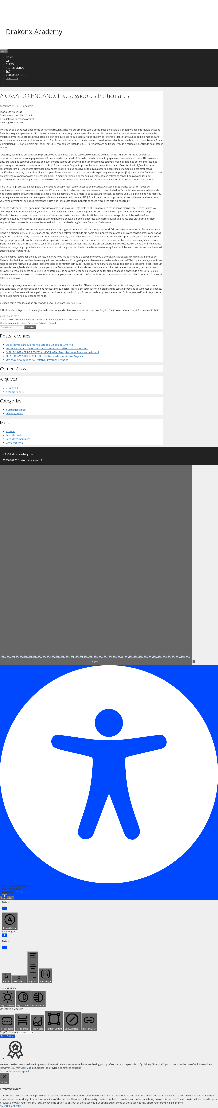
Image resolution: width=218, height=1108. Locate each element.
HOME (9, 57)
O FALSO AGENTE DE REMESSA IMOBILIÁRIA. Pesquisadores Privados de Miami (52, 352)
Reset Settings (7, 1036)
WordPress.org (14, 442)
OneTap (18, 891)
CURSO (10, 64)
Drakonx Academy (34, 31)
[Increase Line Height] (4, 935)
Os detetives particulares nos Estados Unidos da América (39, 344)
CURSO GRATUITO (16, 75)
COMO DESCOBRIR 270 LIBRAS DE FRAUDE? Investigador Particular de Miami (42, 319)
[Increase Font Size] (4, 896)
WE (7, 60)
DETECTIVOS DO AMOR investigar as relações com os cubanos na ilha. (47, 348)
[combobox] (96, 565)
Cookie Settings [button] (8, 1071)
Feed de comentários (18, 439)
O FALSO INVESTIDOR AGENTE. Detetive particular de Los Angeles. (44, 356)
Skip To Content (9, 1032)
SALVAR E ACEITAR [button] (10, 1106)
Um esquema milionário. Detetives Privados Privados (29, 323)
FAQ (8, 71)
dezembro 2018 (15, 392)
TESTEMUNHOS (15, 67)
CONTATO (12, 78)
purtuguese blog (9, 316)
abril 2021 (12, 388)
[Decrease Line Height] (4, 947)
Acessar (10, 431)
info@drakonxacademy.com (18, 454)
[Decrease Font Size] (4, 908)
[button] (193, 661)
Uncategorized (14, 413)
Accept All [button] (23, 1071)
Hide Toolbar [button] (7, 898)
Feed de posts (14, 435)
